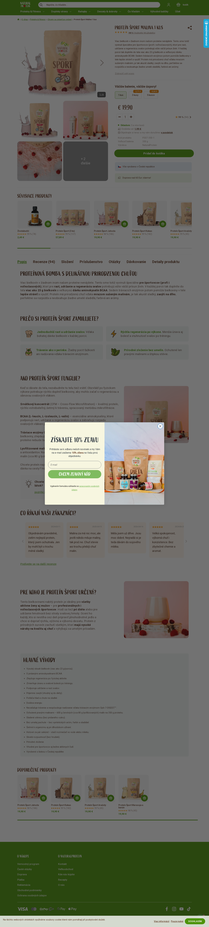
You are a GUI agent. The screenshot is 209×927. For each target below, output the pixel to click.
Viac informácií (161, 921)
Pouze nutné (177, 921)
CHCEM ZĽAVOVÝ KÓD (75, 474)
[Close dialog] (160, 426)
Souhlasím (195, 921)
